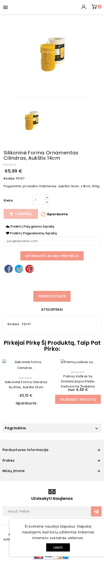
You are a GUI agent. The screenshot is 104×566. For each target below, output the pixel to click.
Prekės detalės (52, 296)
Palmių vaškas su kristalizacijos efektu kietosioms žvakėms (78, 381)
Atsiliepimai (52, 309)
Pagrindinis (15, 428)
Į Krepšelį (20, 213)
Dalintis (8, 269)
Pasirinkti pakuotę (78, 399)
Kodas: (9, 178)
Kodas (13, 324)
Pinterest (29, 269)
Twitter (19, 269)
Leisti (58, 547)
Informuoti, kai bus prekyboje (52, 256)
